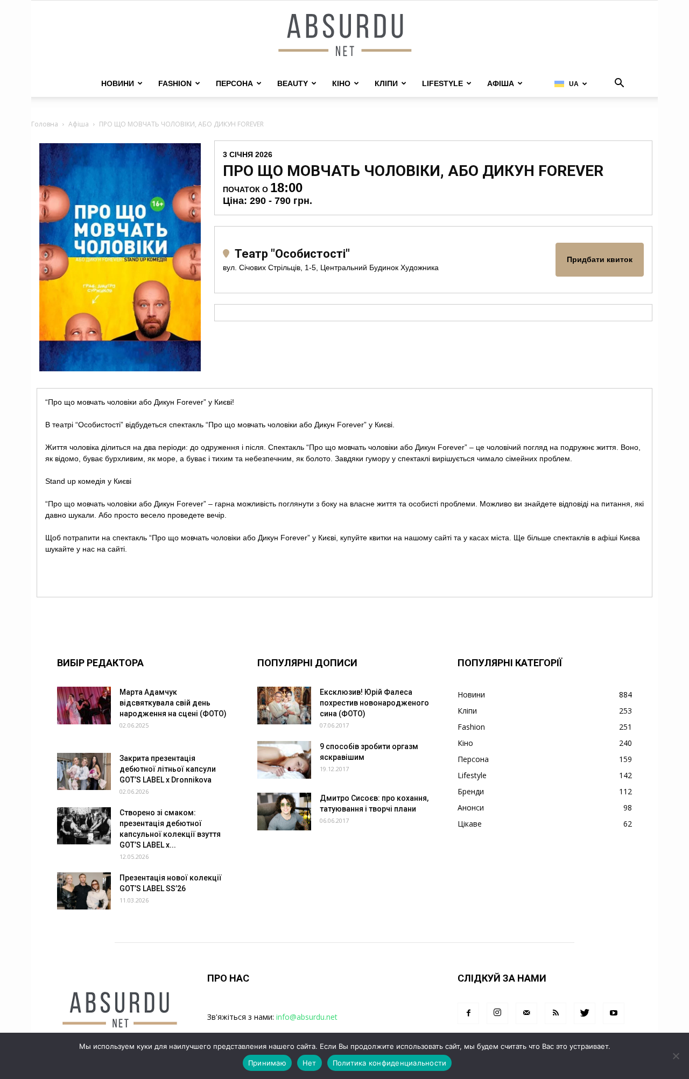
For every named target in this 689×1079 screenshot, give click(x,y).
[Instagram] (497, 1013)
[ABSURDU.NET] (344, 36)
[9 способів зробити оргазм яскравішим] (284, 760)
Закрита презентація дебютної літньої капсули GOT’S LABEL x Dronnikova (167, 769)
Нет (310, 1063)
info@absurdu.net (307, 1017)
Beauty (292, 83)
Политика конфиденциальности (390, 1063)
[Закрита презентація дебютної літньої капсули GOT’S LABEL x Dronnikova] (84, 771)
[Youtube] (613, 1013)
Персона (234, 83)
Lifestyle (442, 83)
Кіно (341, 83)
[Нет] (675, 1055)
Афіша (500, 83)
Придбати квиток (599, 259)
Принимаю (267, 1063)
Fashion (175, 83)
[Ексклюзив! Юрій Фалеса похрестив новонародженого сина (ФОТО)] (284, 705)
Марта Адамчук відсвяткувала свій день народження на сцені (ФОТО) (173, 703)
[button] (619, 84)
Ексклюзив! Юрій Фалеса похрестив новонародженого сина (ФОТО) (374, 703)
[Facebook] (468, 1013)
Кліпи (386, 83)
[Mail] (526, 1013)
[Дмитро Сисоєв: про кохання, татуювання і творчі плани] (284, 811)
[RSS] (555, 1013)
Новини (117, 83)
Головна (44, 124)
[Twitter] (584, 1013)
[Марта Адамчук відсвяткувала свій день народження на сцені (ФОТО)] (84, 705)
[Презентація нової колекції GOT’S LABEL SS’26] (84, 890)
